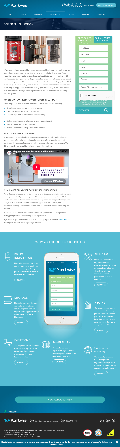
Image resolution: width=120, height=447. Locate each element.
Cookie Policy (51, 430)
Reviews (85, 15)
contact (101, 15)
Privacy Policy (42, 430)
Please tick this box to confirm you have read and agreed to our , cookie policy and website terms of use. (94, 102)
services (38, 15)
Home (10, 15)
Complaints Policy (32, 430)
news (71, 15)
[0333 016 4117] (80, 5)
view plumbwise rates (60, 399)
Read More (21, 280)
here (61, 444)
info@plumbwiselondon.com (46, 421)
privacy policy (101, 102)
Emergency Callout (106, 5)
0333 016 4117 (64, 220)
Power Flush (55, 15)
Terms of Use (60, 430)
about (23, 15)
